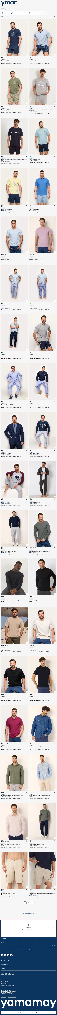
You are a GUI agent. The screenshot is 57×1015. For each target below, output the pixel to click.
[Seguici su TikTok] (11, 955)
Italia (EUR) (3, 996)
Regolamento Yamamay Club (7, 985)
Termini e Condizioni (5, 981)
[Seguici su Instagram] (2, 955)
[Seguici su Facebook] (5, 955)
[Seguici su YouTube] (8, 955)
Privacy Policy (4, 983)
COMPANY (3, 968)
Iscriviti (53, 945)
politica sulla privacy (28, 949)
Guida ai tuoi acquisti (5, 960)
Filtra (55, 16)
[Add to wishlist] (27, 57)
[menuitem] (4, 1013)
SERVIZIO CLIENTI (4, 964)
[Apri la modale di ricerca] (4, 1013)
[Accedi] (20, 1013)
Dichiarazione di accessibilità (7, 987)
